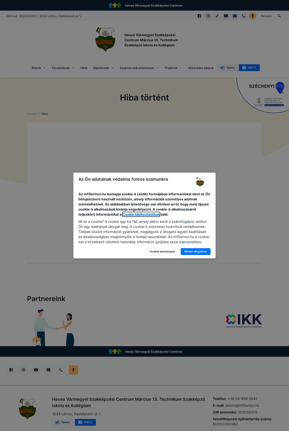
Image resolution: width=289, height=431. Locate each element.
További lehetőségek (162, 251)
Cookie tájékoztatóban (141, 214)
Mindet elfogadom (195, 251)
